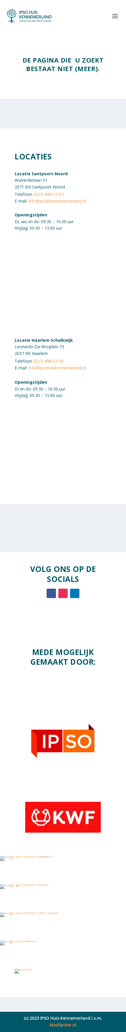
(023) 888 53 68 (49, 361)
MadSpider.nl (63, 1025)
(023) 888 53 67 (49, 194)
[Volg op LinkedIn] (74, 593)
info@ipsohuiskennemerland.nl (57, 201)
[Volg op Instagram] (63, 593)
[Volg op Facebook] (51, 593)
